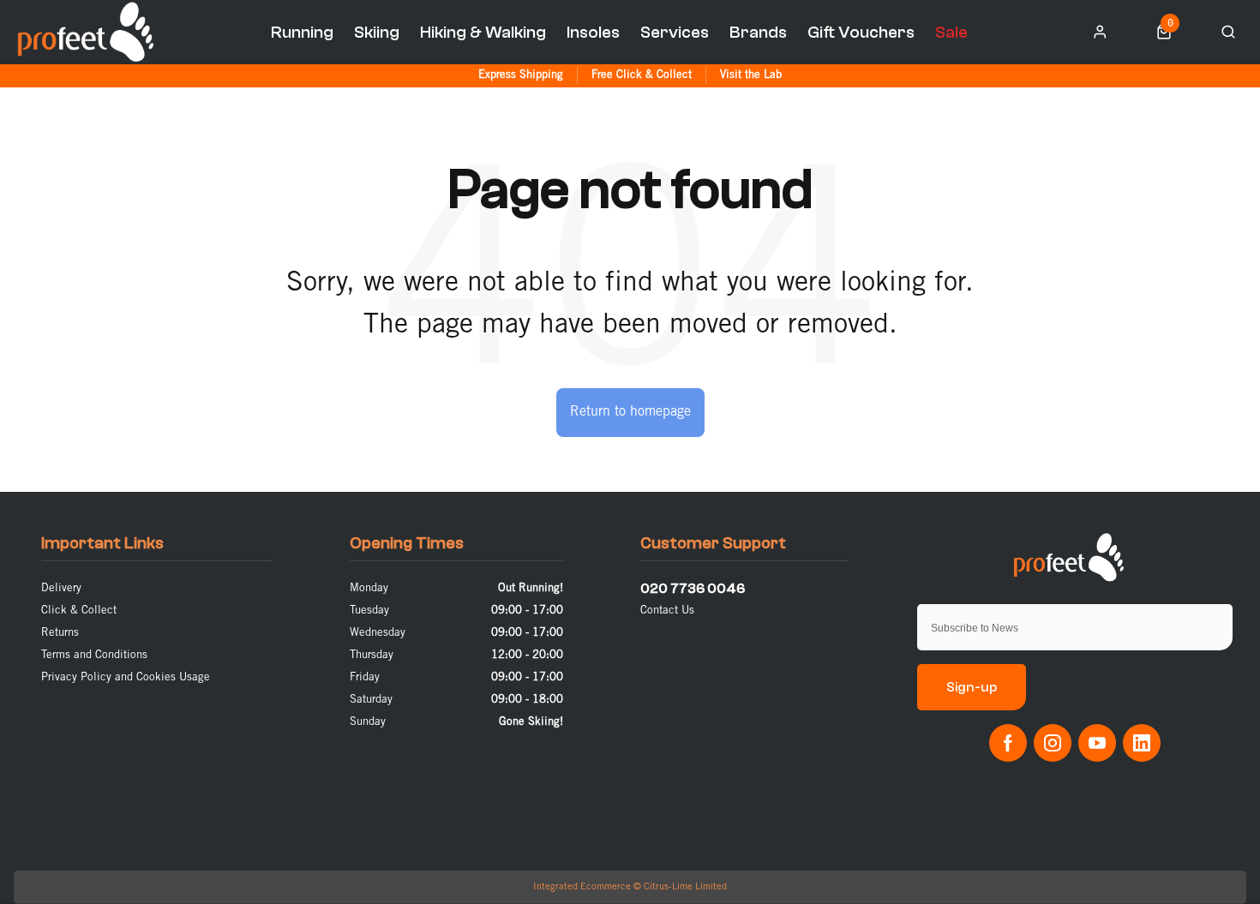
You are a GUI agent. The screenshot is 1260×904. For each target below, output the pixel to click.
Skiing (376, 32)
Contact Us (667, 610)
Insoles (593, 32)
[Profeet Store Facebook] (1008, 743)
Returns (60, 633)
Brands (758, 32)
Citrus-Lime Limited (685, 887)
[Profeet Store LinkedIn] (1142, 743)
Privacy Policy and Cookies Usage (125, 677)
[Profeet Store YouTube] (1097, 743)
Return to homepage (630, 411)
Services (674, 32)
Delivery (61, 588)
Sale (951, 32)
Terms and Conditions (94, 655)
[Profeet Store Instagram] (1052, 743)
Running (302, 32)
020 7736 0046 (692, 588)
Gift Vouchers (861, 32)
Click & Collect (79, 610)
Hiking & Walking (483, 32)
